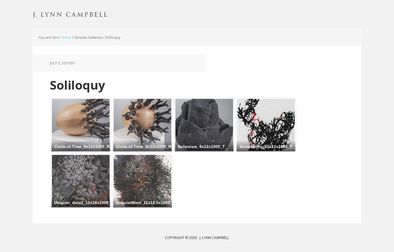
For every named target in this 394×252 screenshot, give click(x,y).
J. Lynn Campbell (70, 14)
